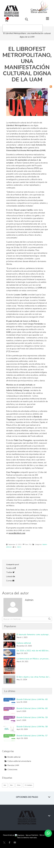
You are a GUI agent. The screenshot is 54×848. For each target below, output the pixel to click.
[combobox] (27, 619)
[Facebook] (9, 842)
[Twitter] (4, 842)
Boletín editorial (13, 757)
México (18, 785)
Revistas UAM (13, 765)
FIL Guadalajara (28, 785)
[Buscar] (49, 619)
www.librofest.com (17, 533)
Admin (19, 547)
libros (11, 785)
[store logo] (12, 8)
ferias (5, 785)
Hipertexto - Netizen (38, 835)
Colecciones (12, 769)
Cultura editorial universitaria (19, 761)
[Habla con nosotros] (48, 833)
